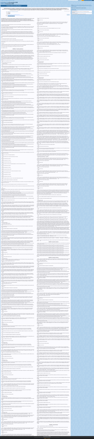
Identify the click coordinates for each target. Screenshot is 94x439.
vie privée (83, 0)
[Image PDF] (67, 14)
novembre (12, 2)
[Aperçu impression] (69, 14)
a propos (86, 0)
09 (9, 2)
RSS (84, 0)
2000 (16, 2)
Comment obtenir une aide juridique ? (13, 5)
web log (89, 0)
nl (93, 0)
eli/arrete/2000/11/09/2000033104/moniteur (14, 14)
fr (92, 0)
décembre (8, 3)
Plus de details (48, 438)
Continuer (45, 438)
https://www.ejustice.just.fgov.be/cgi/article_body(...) (16, 15)
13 (5, 3)
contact (91, 0)
